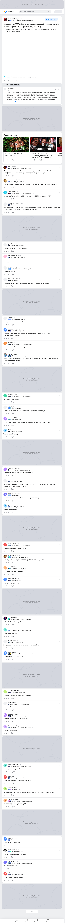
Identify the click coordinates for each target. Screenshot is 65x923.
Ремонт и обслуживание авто (21, 654)
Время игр (15, 789)
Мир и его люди (17, 331)
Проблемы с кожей (17, 245)
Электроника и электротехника (21, 20)
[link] (16, 149)
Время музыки (16, 851)
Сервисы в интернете (19, 557)
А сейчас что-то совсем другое (22, 269)
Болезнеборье (16, 280)
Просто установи (16, 182)
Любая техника (16, 408)
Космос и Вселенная (18, 692)
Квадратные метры (18, 569)
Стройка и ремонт (17, 257)
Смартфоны (15, 495)
